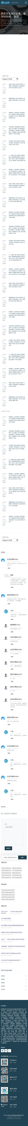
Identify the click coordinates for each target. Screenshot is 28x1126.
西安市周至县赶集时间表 (8, 897)
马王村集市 (13, 171)
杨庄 (19, 132)
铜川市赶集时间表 (17, 877)
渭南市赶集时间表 (6, 870)
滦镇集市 (11, 112)
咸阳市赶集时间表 (17, 868)
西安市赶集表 (5, 970)
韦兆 (14, 118)
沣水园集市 (13, 114)
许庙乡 (20, 100)
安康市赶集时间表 (6, 873)
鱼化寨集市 (22, 86)
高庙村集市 (12, 116)
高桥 (24, 132)
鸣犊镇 (20, 116)
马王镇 (12, 174)
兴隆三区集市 (19, 84)
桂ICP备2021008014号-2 (14, 1117)
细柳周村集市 (12, 98)
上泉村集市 (17, 169)
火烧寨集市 (14, 132)
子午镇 (14, 134)
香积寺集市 (15, 100)
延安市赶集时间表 (6, 877)
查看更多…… (4, 806)
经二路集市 (19, 171)
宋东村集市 (17, 143)
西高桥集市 (18, 127)
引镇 (10, 87)
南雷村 (10, 134)
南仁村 (16, 174)
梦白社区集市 (19, 98)
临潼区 (14, 979)
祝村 (24, 100)
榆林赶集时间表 (16, 873)
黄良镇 (22, 215)
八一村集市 (12, 155)
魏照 (11, 118)
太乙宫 (16, 116)
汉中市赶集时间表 (17, 870)
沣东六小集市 (14, 158)
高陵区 (14, 982)
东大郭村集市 (21, 128)
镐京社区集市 (17, 141)
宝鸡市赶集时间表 (17, 875)
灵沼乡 (10, 144)
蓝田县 (14, 976)
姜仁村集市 (18, 155)
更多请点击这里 (13, 1056)
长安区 (14, 989)
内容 (6, 824)
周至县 (14, 986)
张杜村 (16, 87)
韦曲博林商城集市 (16, 157)
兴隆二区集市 (12, 84)
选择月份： (6, 76)
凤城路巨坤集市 (17, 173)
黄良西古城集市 (20, 114)
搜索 (22, 857)
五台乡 (20, 87)
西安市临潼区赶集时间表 (8, 892)
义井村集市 (17, 112)
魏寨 (21, 132)
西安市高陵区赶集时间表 (8, 894)
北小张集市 (14, 128)
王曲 (12, 87)
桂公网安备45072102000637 (14, 1118)
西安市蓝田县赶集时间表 (8, 890)
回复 (9, 568)
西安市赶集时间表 (6, 868)
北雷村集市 (12, 127)
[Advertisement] (14, 49)
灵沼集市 (11, 141)
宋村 (14, 144)
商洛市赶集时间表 (6, 875)
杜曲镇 (18, 134)
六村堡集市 (18, 130)
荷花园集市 (15, 86)
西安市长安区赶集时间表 (8, 899)
